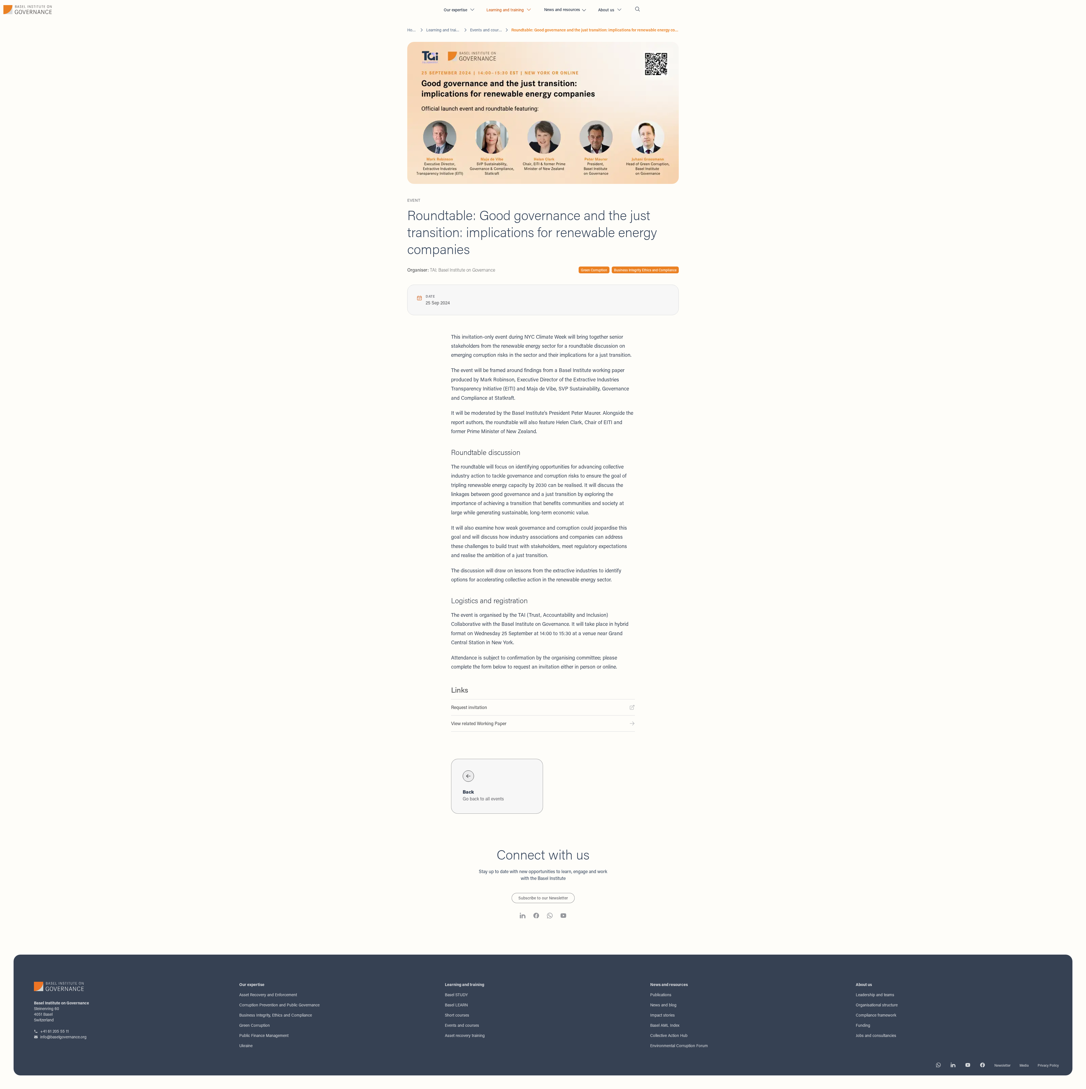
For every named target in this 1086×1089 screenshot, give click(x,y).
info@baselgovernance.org (63, 1036)
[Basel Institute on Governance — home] (219, 10)
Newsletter (1002, 1065)
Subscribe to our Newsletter (543, 898)
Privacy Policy (1048, 1065)
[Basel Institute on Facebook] (536, 916)
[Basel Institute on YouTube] (563, 916)
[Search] (637, 9)
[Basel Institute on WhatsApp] (549, 916)
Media (1024, 1065)
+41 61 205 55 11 (54, 1031)
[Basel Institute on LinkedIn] (522, 916)
